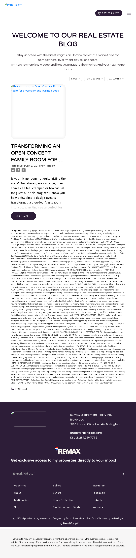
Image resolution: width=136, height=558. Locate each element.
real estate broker (111, 338)
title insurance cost (103, 369)
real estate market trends (87, 343)
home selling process (82, 231)
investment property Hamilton (23, 307)
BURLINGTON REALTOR (38, 248)
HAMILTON (16, 278)
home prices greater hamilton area (35, 293)
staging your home (50, 363)
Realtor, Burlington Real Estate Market (62, 349)
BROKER (40, 239)
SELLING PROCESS (42, 357)
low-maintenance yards (62, 312)
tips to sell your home (86, 369)
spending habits (118, 360)
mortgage (96, 318)
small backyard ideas (30, 360)
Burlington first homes (53, 242)
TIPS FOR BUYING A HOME (110, 366)
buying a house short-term (105, 250)
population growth (35, 332)
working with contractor (104, 383)
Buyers (57, 492)
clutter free (110, 256)
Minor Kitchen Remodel (58, 318)
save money (26, 355)
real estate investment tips (59, 341)
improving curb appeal (95, 304)
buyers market (81, 248)
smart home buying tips (50, 360)
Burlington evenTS (18, 242)
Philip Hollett (118, 329)
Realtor (25, 349)
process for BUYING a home (71, 335)
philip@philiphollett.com (86, 433)
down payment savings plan (98, 264)
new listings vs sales (68, 327)
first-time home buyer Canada (36, 273)
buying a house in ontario (82, 250)
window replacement (66, 383)
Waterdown (119, 372)
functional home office (20, 276)
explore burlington (79, 267)
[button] (108, 13)
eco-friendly (20, 267)
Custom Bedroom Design (58, 262)
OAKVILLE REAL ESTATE (96, 327)
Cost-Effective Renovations (92, 259)
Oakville (81, 327)
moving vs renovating (40, 324)
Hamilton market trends (108, 278)
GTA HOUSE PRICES (110, 276)
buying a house (64, 250)
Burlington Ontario (49, 245)
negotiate (26, 327)
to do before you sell (28, 372)
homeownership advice (63, 298)
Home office (30, 290)
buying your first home (79, 253)
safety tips (15, 355)
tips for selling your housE (65, 369)
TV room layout (77, 372)
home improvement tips (63, 287)
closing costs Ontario (96, 256)
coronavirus (75, 259)
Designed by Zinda (62, 518)
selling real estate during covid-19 (65, 357)
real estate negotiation (20, 346)
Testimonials (22, 500)
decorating (109, 262)
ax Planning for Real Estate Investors (67, 233)
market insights (34, 315)
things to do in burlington (89, 363)
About (17, 492)
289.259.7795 (111, 13)
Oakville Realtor (114, 327)
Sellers (57, 485)
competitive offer (18, 259)
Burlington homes (70, 242)
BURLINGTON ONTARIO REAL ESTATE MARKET (77, 245)
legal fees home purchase (100, 307)
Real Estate (52, 338)
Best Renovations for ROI (75, 236)
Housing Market (81, 301)
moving (57, 321)
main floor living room (82, 312)
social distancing (104, 360)
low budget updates (97, 309)
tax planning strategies (68, 363)
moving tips (25, 324)
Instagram (99, 485)
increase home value (114, 304)
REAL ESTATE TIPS (83, 346)
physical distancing (19, 332)
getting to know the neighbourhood (86, 276)
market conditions (115, 312)
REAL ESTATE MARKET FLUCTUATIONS (59, 343)
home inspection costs (84, 287)
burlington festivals (35, 242)
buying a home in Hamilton (45, 250)
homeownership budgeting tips (87, 298)
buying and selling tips (43, 253)
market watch (111, 315)
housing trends (17, 304)
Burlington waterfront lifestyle (61, 248)
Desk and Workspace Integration (34, 264)
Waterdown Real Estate (40, 380)
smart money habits (88, 360)
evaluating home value (60, 267)
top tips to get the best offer (58, 372)
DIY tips (75, 264)
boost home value (94, 236)
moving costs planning (71, 321)
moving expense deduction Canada (96, 321)
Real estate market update (110, 343)
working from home (85, 383)
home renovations (19, 295)
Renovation (17, 352)
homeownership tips (110, 298)
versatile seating (92, 372)
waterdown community (20, 374)
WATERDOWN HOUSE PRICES (29, 377)
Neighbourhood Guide (66, 507)
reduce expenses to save (102, 349)
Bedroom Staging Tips (33, 236)
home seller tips (76, 295)
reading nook (40, 338)
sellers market (72, 355)
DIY (69, 264)
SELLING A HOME (86, 355)
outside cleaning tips (85, 329)
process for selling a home (95, 335)
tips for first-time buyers (21, 369)
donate (82, 264)
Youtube (98, 507)
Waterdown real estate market (64, 380)
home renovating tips (73, 293)
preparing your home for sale (29, 335)
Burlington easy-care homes (105, 239)
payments (107, 329)
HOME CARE (91, 284)
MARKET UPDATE (96, 315)
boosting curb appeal (112, 236)
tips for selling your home (43, 369)
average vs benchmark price (39, 233)
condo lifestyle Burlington (37, 259)
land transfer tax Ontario (77, 307)
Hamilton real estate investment (24, 281)
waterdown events (39, 374)
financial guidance (58, 270)
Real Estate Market (34, 343)
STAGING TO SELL (33, 363)
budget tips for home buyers (57, 239)
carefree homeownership (76, 256)
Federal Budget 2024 (40, 270)
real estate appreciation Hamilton (88, 338)
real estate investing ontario (35, 341)
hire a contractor (71, 281)
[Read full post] (38, 113)
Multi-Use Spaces (57, 324)
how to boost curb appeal (34, 304)
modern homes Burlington (80, 318)
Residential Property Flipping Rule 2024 (107, 352)
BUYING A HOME (95, 248)
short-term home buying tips (92, 357)
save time (36, 355)
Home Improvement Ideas (41, 287)
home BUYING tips (77, 284)
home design (103, 284)
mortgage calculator (110, 318)
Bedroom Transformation (53, 236)
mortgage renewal (45, 321)
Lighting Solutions (32, 309)
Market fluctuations (19, 315)
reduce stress (119, 349)
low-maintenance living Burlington (36, 312)
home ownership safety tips (65, 290)
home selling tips (99, 231)
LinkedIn (98, 500)
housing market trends (98, 301)
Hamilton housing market (56, 278)
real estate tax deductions (42, 346)
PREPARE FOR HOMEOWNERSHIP (71, 332)
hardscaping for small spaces (51, 281)
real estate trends (99, 346)
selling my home (26, 357)
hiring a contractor (86, 281)
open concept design (44, 329)
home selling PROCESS (93, 295)
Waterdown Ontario (92, 377)
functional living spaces (40, 276)
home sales (33, 295)
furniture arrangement (60, 276)
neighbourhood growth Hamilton (45, 327)
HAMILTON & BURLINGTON (33, 278)
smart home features (70, 360)
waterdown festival (56, 374)
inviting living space (45, 307)
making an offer (100, 312)
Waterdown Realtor (86, 380)
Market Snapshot (48, 315)
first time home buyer (94, 270)
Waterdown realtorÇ (103, 380)
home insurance (100, 287)
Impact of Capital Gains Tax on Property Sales (65, 304)
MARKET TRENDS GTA (79, 315)
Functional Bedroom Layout (110, 273)
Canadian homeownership (101, 253)
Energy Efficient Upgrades (38, 267)
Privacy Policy (79, 518)
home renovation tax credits (94, 293)
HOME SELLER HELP (59, 295)
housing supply (114, 301)
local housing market (61, 309)
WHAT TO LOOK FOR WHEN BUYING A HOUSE (37, 383)
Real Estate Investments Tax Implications (87, 341)
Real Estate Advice (65, 338)
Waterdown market (50, 377)
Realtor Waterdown (37, 349)
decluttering (98, 262)
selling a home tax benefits (106, 355)
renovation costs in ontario (33, 352)
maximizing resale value (36, 318)
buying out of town (61, 253)
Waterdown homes (73, 374)
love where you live (79, 309)
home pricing (57, 293)
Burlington (88, 239)
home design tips (117, 284)
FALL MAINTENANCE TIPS (98, 267)
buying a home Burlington (114, 248)
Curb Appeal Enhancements (35, 262)
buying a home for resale (22, 250)
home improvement (20, 287)
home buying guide (41, 284)
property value (27, 338)
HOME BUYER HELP (103, 281)
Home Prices (102, 290)
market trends (63, 315)
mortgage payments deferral (23, 321)
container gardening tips (59, 259)
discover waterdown (58, 264)
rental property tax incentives (77, 352)
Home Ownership (46, 231)
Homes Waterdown (19, 301)
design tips (15, 264)
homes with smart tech (37, 301)
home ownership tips (63, 231)
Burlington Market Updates (29, 245)
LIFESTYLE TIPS (118, 307)
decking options (76, 262)
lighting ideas (18, 309)
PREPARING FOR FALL (95, 332)
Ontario (14, 329)
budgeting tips (76, 239)
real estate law (111, 341)
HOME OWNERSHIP (45, 290)
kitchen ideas (60, 307)
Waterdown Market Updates (71, 377)
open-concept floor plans (64, 329)
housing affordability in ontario (60, 301)
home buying (26, 284)
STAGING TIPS (18, 363)
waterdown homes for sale (93, 374)
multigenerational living (104, 324)
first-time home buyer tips (87, 273)
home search (44, 295)
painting (98, 329)
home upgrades (45, 298)
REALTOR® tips (85, 349)
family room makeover (21, 270)
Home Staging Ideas (28, 298)
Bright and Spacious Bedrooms (23, 239)
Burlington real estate (107, 245)
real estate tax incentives (64, 346)
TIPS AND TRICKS (91, 366)
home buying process (59, 284)
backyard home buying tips (94, 233)
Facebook (99, 492)
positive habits (50, 332)
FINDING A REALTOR (75, 270)
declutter (88, 262)
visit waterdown (107, 372)
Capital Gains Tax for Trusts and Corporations (45, 256)
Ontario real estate (26, 329)
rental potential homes (54, 352)
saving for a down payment (53, 355)
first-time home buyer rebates (62, 273)
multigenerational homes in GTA (79, 324)
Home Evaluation (63, 500)
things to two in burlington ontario (69, 366)
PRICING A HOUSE (51, 335)
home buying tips (30, 231)
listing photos (46, 309)
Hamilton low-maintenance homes (82, 278)
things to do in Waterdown (43, 366)
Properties (20, 485)
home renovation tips (115, 293)
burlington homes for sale (89, 242)
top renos (42, 372)
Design (118, 262)
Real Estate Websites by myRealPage (105, 518)
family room (115, 267)
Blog (16, 507)
